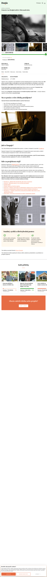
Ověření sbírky (25, 71)
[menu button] (45, 3)
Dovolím (8, 574)
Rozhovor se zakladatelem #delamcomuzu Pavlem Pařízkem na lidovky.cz (21, 189)
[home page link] (4, 3)
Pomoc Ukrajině (19, 250)
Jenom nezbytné (23, 574)
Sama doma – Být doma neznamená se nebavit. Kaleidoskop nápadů (19, 193)
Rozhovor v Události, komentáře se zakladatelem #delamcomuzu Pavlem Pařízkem (23, 187)
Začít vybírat (23, 305)
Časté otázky (18, 71)
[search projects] (42, 3)
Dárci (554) (7, 71)
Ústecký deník (7, 184)
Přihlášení (38, 3)
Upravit (37, 574)
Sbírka (2, 71)
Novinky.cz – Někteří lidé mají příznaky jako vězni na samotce (18, 181)
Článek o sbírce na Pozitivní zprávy (12, 186)
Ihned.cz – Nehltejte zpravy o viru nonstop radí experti (16, 183)
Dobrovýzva (12, 71)
